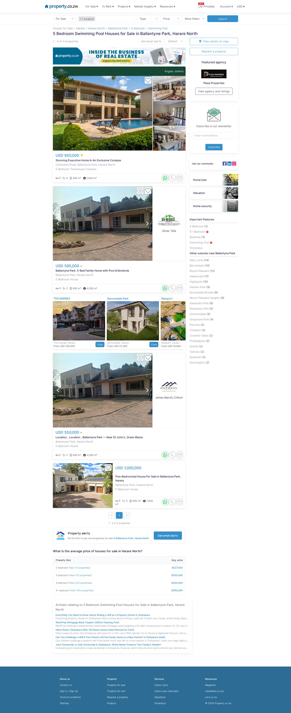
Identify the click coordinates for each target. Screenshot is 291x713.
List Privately (206, 5)
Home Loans (161, 685)
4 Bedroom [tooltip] (197, 226)
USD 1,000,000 (128, 468)
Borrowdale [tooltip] (197, 265)
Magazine (210, 685)
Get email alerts (151, 41)
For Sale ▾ (92, 6)
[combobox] (106, 18)
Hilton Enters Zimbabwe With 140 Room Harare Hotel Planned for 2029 (95, 629)
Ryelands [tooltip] (196, 357)
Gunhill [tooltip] (194, 346)
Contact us (66, 685)
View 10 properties (79, 567)
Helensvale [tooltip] (197, 276)
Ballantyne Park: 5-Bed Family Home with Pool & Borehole (92, 270)
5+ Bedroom (198, 231)
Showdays (160, 703)
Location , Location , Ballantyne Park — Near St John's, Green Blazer (99, 437)
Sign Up (73, 691)
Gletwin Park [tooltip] (198, 287)
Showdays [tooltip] (196, 248)
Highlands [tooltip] (196, 281)
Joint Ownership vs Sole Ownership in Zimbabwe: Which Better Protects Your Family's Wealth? (108, 644)
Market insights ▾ (145, 6)
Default (172, 41)
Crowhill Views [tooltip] (199, 335)
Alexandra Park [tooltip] (199, 303)
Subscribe (214, 147)
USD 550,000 (68, 432)
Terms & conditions (70, 697)
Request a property (214, 51)
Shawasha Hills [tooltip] (199, 308)
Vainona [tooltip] (195, 351)
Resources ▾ (167, 6)
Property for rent (116, 691)
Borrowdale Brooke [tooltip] (202, 292)
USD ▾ (241, 6)
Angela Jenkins (174, 71)
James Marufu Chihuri (169, 397)
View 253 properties (80, 582)
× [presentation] (81, 19)
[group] (119, 55)
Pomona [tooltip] (195, 324)
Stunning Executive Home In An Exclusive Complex (88, 160)
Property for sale (116, 685)
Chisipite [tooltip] (196, 330)
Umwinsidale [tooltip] (198, 314)
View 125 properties (80, 575)
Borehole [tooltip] (195, 237)
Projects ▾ (124, 6)
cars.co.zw (211, 697)
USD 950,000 (68, 155)
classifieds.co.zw (214, 691)
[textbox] (99, 18)
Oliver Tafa (169, 231)
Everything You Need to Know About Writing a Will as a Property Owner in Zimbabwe (103, 614)
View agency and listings (214, 92)
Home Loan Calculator (166, 691)
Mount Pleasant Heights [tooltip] (205, 298)
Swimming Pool (200, 242)
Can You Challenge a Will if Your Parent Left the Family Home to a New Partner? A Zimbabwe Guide (110, 637)
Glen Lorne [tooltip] (197, 260)
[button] (58, 113)
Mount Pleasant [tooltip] (200, 271)
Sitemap (64, 703)
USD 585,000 (68, 266)
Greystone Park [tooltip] (200, 319)
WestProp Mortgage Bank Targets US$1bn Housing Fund (87, 622)
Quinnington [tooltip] (198, 362)
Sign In (63, 691)
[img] (207, 232)
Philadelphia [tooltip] (198, 341)
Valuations (160, 697)
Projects (111, 703)
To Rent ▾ (108, 6)
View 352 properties (82, 590)
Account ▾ (226, 6)
